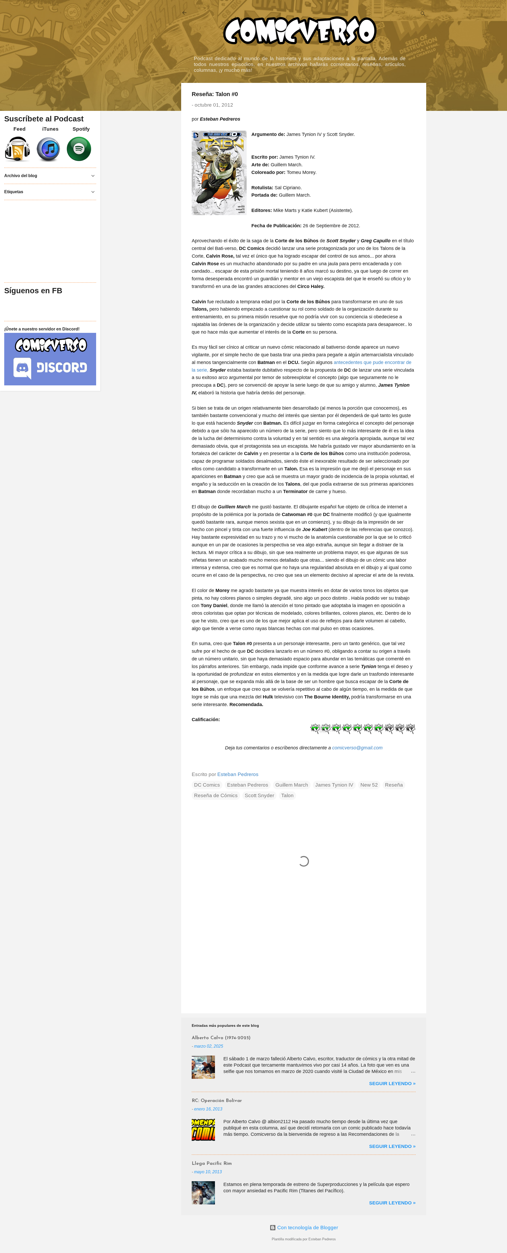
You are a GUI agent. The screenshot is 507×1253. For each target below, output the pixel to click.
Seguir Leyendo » (392, 1083)
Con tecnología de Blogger (307, 1227)
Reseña (394, 785)
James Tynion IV (334, 785)
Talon (287, 795)
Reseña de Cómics (216, 795)
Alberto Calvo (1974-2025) (221, 1038)
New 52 (369, 785)
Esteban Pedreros (247, 785)
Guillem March (291, 785)
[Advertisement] (304, 964)
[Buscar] (423, 14)
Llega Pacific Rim (212, 1163)
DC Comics (207, 785)
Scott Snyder (259, 795)
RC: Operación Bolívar (217, 1101)
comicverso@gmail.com (357, 747)
